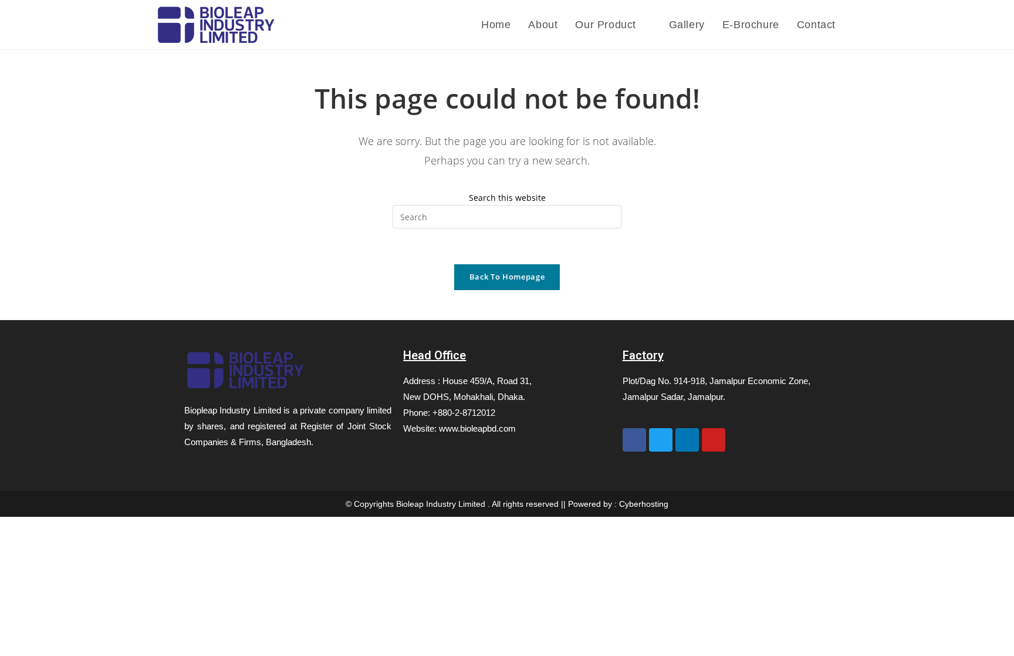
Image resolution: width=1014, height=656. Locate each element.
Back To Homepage (507, 276)
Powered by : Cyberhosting (618, 504)
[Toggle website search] (856, 24)
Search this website (507, 197)
